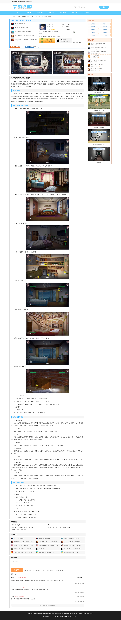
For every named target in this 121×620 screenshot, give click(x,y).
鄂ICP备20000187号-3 (73, 616)
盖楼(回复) (82, 583)
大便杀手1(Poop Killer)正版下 (98, 60)
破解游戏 (105, 32)
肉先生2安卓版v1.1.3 (96, 68)
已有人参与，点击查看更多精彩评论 (47, 605)
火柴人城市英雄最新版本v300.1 (99, 47)
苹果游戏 (63, 12)
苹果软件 (74, 12)
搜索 (104, 7)
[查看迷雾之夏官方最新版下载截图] (43, 27)
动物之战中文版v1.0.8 (96, 56)
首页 (17, 12)
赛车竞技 (93, 26)
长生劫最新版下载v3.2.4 (97, 64)
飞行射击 (93, 32)
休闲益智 (93, 24)
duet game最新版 (20, 23)
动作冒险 (30, 16)
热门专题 (86, 12)
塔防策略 (105, 26)
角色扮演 (105, 24)
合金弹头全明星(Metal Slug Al (98, 43)
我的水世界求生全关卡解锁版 (23, 31)
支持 (77, 583)
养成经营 (93, 29)
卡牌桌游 (93, 35)
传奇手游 (105, 35)
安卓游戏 (28, 12)
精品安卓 (51, 12)
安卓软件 (40, 12)
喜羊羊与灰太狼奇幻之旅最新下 (99, 51)
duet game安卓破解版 (21, 27)
